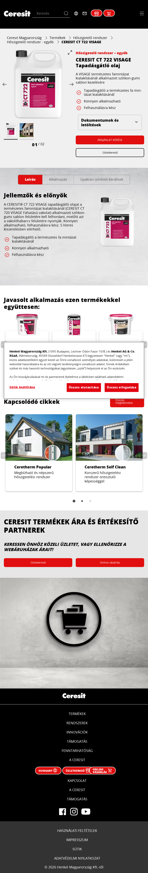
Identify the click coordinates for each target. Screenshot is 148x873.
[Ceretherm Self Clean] (109, 452)
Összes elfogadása (121, 387)
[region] (74, 370)
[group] (38, 98)
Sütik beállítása (22, 387)
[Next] (70, 84)
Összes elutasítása (84, 387)
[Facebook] (62, 811)
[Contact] (84, 13)
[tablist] (74, 503)
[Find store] (96, 14)
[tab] (30, 180)
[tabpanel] (74, 233)
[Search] (67, 13)
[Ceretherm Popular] (38, 452)
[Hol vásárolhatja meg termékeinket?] (109, 14)
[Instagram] (74, 811)
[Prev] (5, 84)
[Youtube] (85, 811)
